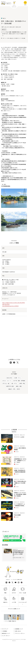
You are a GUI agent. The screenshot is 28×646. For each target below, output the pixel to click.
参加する (5, 602)
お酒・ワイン (18, 378)
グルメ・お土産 (22, 592)
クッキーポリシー (6, 635)
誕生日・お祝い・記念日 (14, 389)
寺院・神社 (22, 383)
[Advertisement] (14, 13)
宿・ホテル (14, 383)
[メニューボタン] (25, 2)
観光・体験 (18, 386)
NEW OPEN (9, 378)
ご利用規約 (4, 631)
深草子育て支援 (10, 386)
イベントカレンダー (23, 603)
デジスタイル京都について (14, 608)
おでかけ (14, 592)
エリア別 (14, 602)
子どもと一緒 (6, 383)
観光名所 (4, 29)
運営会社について (6, 633)
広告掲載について (19, 629)
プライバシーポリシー (20, 633)
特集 (5, 592)
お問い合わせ (18, 631)
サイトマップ (5, 629)
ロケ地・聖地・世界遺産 (19, 380)
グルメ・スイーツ (7, 380)
